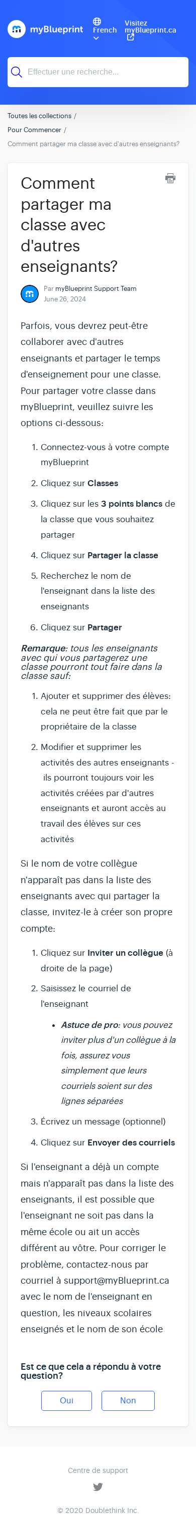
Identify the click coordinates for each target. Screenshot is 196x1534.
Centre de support (98, 1470)
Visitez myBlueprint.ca (150, 27)
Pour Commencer (34, 130)
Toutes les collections (39, 116)
